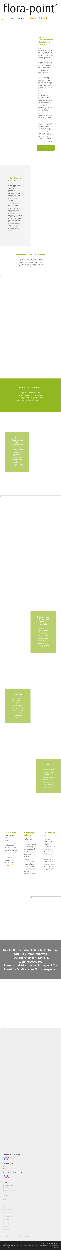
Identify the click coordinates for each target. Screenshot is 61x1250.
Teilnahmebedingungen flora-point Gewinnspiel (16, 1236)
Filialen (5, 1203)
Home (4, 1199)
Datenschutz (6, 1233)
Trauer (48, 765)
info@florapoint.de (10, 1190)
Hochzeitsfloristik (8, 1216)
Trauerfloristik (7, 1213)
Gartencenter (6, 1206)
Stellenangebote (8, 1223)
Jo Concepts (6, 1247)
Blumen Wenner (7, 1209)
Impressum (6, 1229)
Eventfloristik (6, 1219)
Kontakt (5, 1226)
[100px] (30, 12)
